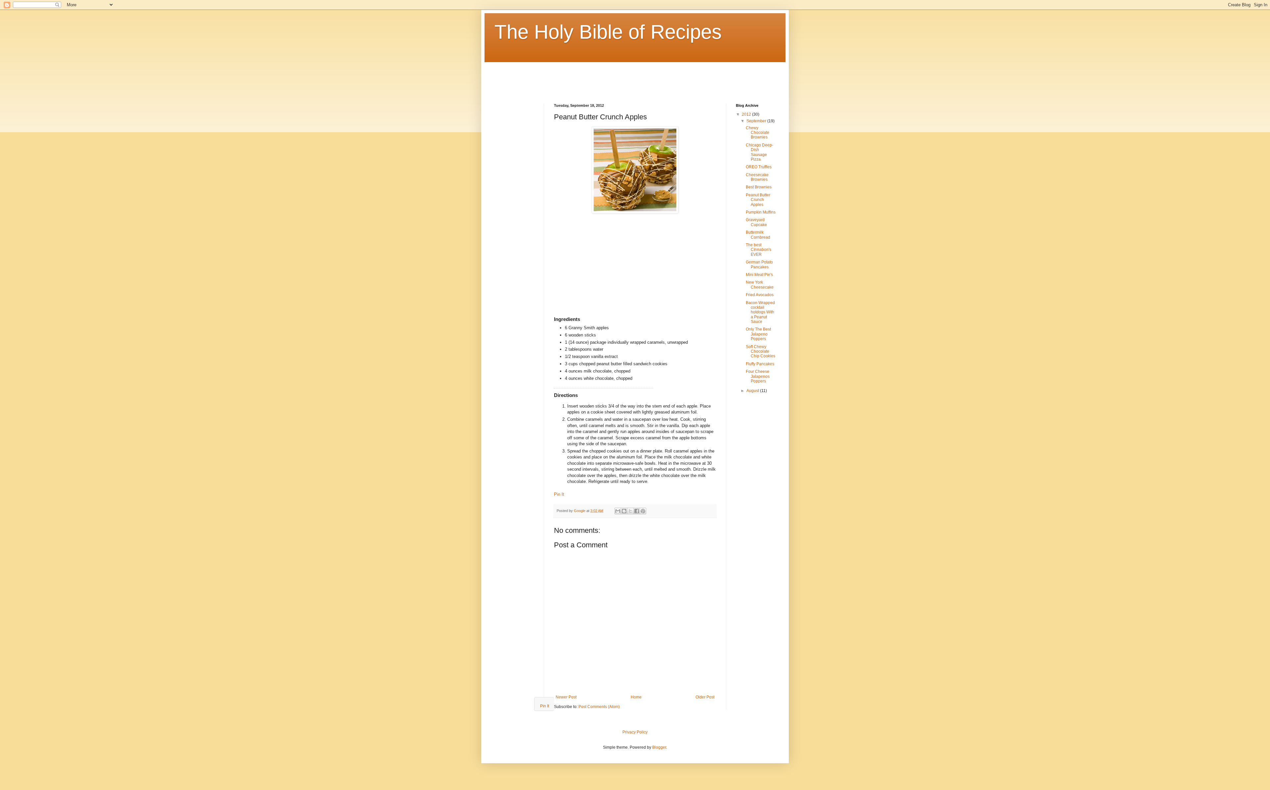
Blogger (659, 747)
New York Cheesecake (760, 284)
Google (580, 511)
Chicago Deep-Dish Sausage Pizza (759, 152)
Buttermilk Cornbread (758, 234)
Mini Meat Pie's (759, 274)
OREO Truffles (759, 167)
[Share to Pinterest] (643, 511)
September (756, 121)
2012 (747, 114)
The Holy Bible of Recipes (608, 32)
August (753, 390)
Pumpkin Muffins (761, 212)
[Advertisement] (614, 77)
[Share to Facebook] (636, 511)
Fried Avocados (760, 295)
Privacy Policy (635, 732)
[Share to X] (630, 511)
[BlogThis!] (624, 511)
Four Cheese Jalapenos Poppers (758, 376)
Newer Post (566, 697)
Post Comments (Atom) (599, 706)
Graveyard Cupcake (756, 222)
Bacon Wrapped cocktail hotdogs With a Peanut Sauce (760, 312)
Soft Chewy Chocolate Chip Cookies (760, 351)
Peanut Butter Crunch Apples (758, 200)
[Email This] (617, 511)
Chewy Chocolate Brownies (757, 133)
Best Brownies (759, 187)
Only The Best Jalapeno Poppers (758, 334)
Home (636, 697)
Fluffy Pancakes (760, 364)
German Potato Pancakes (759, 264)
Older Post (705, 697)
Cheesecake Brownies (757, 177)
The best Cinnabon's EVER (758, 250)
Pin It (559, 494)
